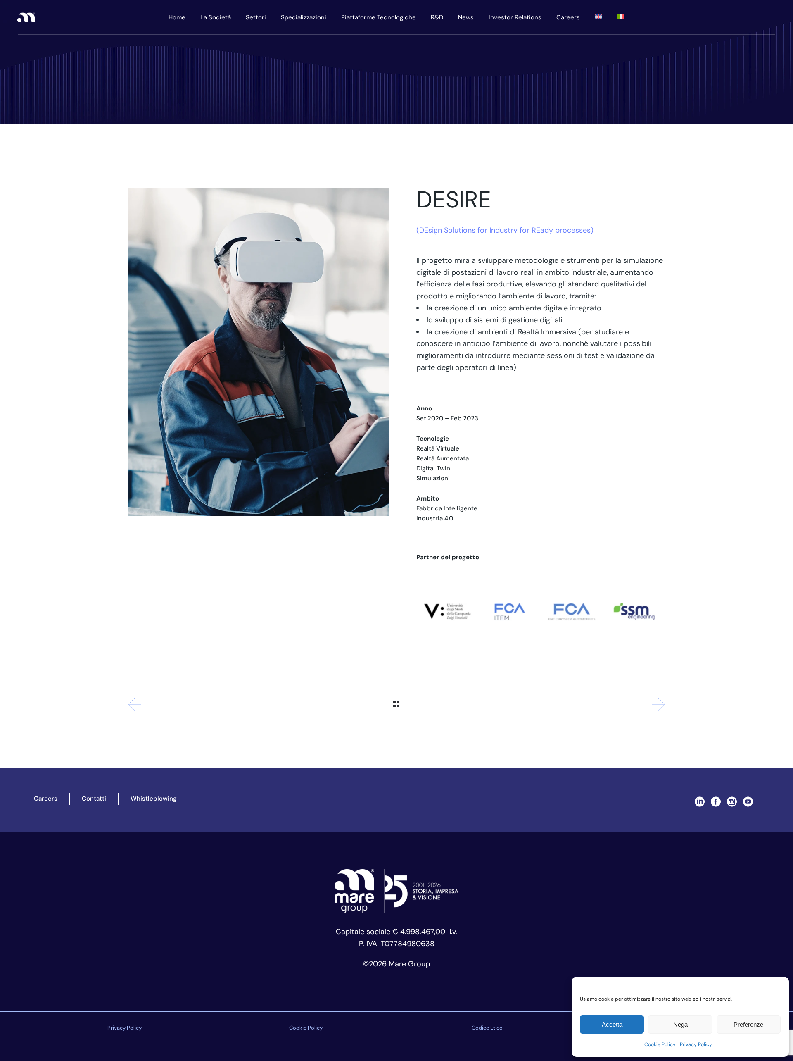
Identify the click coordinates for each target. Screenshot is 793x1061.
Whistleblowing (154, 798)
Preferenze (748, 1024)
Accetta (612, 1024)
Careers (45, 798)
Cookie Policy (660, 1044)
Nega (680, 1024)
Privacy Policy (696, 1044)
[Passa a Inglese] (598, 17)
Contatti (94, 798)
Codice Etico (487, 1027)
